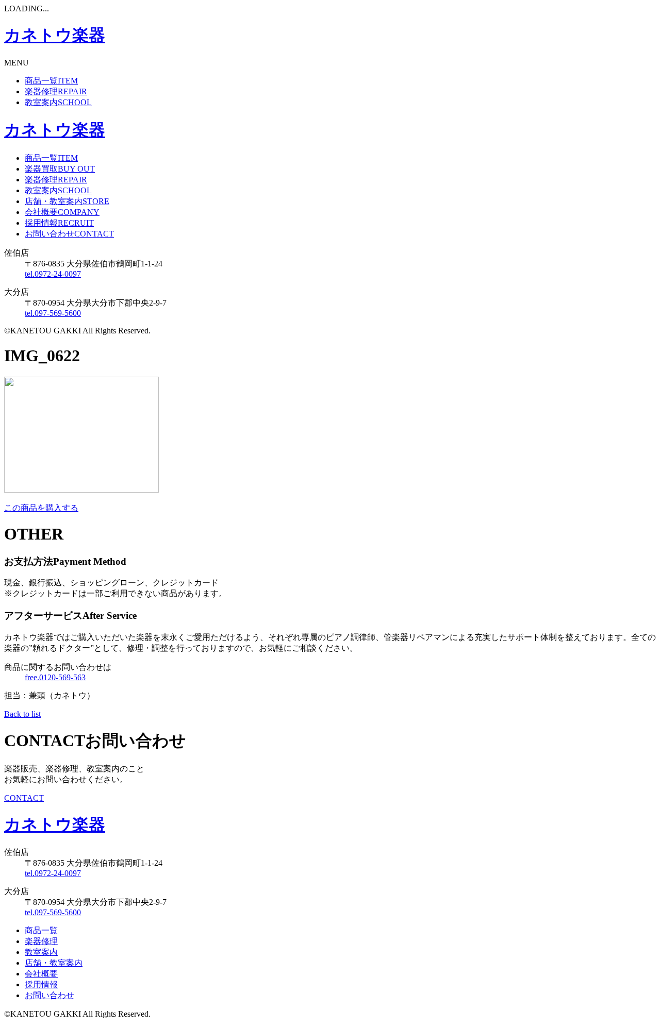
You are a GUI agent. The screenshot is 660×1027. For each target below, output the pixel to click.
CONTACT (24, 798)
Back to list (22, 714)
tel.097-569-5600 (53, 313)
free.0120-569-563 (55, 677)
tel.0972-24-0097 (53, 274)
